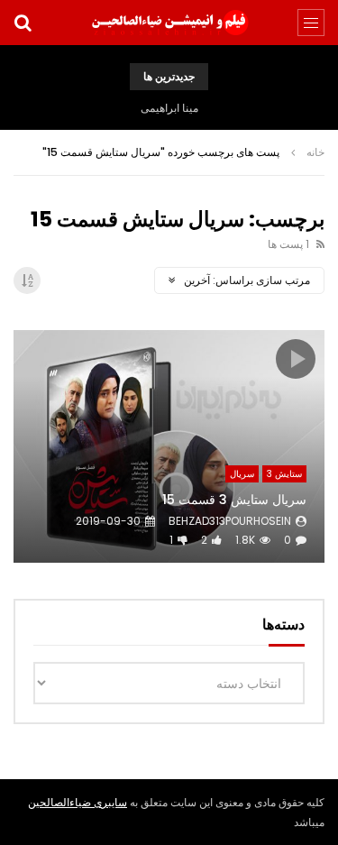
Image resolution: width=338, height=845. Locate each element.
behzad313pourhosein (230, 520)
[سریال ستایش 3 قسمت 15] (169, 447)
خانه (315, 152)
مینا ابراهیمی (169, 107)
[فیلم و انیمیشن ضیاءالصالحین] (169, 22)
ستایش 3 (284, 474)
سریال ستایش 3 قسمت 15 (234, 500)
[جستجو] (22, 22)
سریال (242, 474)
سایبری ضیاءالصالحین (77, 802)
